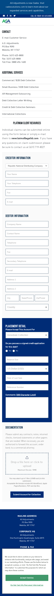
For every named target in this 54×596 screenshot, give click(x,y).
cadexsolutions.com (15, 7)
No (16, 351)
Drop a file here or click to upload (27, 464)
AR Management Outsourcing (16, 94)
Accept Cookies (27, 578)
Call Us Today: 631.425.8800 (41, 16)
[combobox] (27, 166)
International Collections (14, 114)
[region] (27, 571)
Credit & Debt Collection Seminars (18, 107)
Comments (21, 395)
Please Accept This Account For (20, 330)
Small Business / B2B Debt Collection (20, 87)
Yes (9, 351)
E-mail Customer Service (14, 38)
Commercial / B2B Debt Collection (18, 80)
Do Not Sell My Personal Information (27, 585)
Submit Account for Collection (27, 495)
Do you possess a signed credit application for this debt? (25, 345)
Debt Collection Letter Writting (17, 101)
